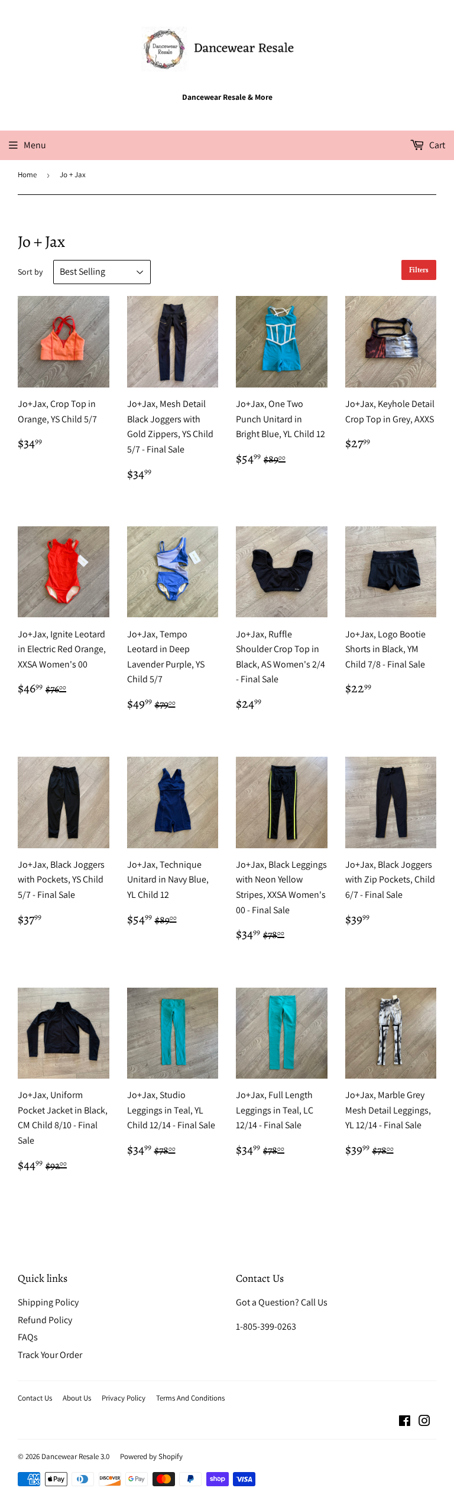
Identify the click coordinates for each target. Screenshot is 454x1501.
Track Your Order (50, 1355)
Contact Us (35, 1398)
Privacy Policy (123, 1398)
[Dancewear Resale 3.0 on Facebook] (404, 1422)
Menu (35, 145)
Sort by (30, 271)
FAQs (28, 1337)
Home (27, 175)
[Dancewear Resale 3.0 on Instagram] (424, 1422)
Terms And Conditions (190, 1398)
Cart (436, 145)
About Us (77, 1398)
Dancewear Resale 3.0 (75, 1456)
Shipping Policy (48, 1302)
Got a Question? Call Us (281, 1302)
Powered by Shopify (151, 1456)
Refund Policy (45, 1320)
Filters (419, 270)
